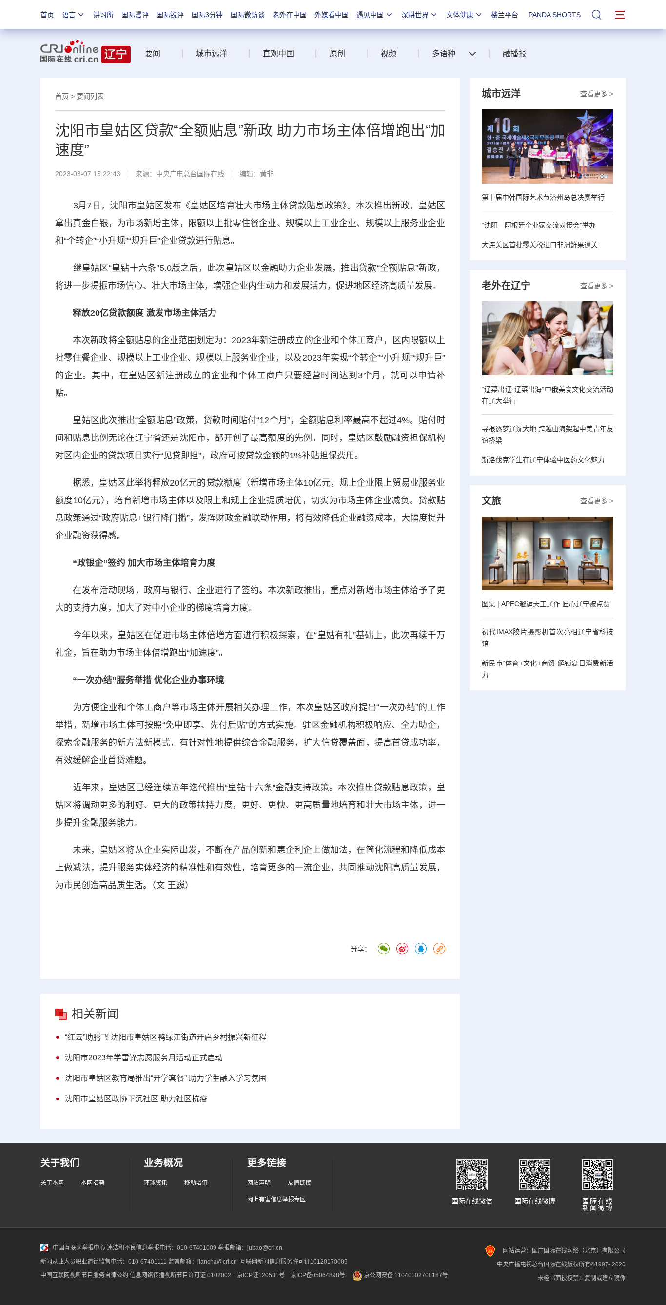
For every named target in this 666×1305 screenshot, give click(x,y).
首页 (47, 15)
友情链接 (299, 1183)
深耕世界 (415, 15)
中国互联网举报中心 (79, 1247)
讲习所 (103, 15)
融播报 (514, 53)
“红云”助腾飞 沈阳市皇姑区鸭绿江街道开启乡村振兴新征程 (166, 1037)
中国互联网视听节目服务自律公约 (84, 1275)
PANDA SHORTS (555, 15)
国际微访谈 (248, 15)
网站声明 (259, 1183)
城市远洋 (211, 53)
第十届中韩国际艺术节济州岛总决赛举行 (543, 197)
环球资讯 (155, 1183)
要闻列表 (90, 96)
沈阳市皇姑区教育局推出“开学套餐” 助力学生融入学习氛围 (166, 1078)
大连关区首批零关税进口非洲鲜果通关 (540, 245)
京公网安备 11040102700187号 (405, 1275)
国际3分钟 (207, 15)
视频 (388, 53)
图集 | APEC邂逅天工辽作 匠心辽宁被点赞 (546, 604)
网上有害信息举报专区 (276, 1199)
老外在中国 (290, 15)
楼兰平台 (504, 15)
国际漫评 (135, 15)
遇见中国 (370, 15)
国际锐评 (170, 15)
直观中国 (278, 53)
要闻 (152, 53)
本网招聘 (92, 1183)
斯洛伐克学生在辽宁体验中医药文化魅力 (543, 460)
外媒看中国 (331, 15)
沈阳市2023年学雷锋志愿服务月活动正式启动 (144, 1058)
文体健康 (459, 15)
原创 (337, 53)
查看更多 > (596, 94)
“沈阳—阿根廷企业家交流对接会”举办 (539, 225)
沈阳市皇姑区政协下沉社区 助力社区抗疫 (136, 1099)
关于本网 (52, 1183)
